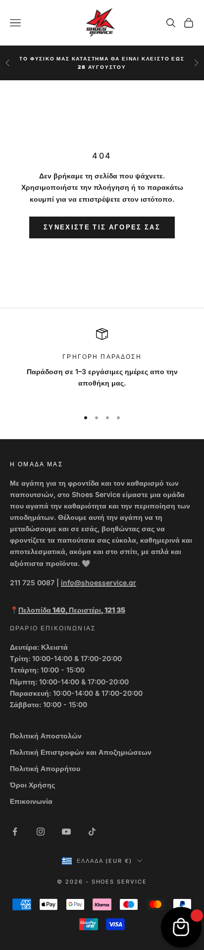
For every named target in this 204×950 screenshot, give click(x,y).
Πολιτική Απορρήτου (45, 768)
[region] (102, 364)
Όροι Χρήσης (32, 785)
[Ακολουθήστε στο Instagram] (41, 832)
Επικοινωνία (31, 801)
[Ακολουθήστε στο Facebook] (15, 832)
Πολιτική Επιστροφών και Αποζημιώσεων (81, 752)
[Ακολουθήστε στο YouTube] (66, 832)
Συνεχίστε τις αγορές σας (102, 227)
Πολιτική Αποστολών (46, 735)
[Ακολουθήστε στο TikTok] (92, 832)
